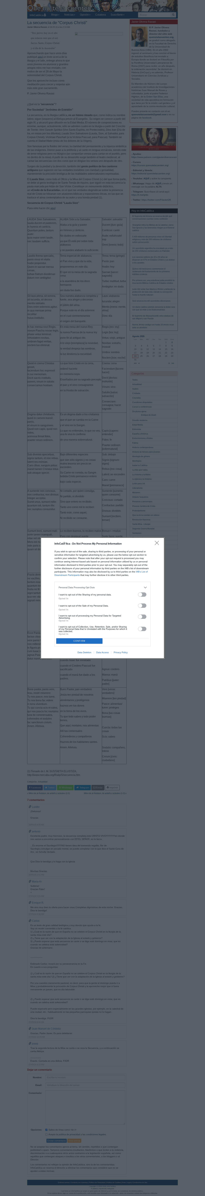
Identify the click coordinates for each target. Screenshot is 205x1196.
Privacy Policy (121, 652)
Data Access (102, 652)
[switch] (142, 594)
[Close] (158, 544)
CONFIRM (79, 641)
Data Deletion (84, 652)
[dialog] (102, 598)
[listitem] (102, 587)
